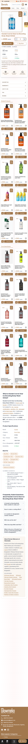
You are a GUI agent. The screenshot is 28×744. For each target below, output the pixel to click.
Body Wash (4, 58)
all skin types (8, 411)
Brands (22, 8)
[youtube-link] (5, 730)
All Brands (18, 575)
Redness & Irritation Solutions (11, 594)
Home (6, 737)
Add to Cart (8, 43)
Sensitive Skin (19, 456)
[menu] (26, 4)
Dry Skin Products (8, 588)
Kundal (16, 50)
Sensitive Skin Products (10, 586)
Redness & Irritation (9, 467)
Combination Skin (8, 456)
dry (17, 409)
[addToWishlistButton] (12, 126)
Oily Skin (6, 453)
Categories (5, 8)
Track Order (24, 1)
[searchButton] (23, 4)
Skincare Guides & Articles (10, 577)
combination (6, 409)
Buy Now (21, 43)
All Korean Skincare (9, 575)
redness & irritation (8, 413)
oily (12, 407)
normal (16, 407)
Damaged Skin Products (10, 590)
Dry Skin (6, 459)
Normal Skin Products (9, 583)
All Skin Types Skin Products (11, 592)
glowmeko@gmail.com (9, 720)
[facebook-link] (2, 730)
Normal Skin (14, 453)
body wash (19, 403)
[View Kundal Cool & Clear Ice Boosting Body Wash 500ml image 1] (25, 13)
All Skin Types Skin (9, 462)
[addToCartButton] (2, 129)
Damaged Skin (14, 459)
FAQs (20, 577)
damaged (21, 409)
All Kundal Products (16, 579)
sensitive (12, 409)
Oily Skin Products (8, 581)
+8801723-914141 (8, 718)
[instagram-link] (8, 730)
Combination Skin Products (11, 585)
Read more (4, 68)
